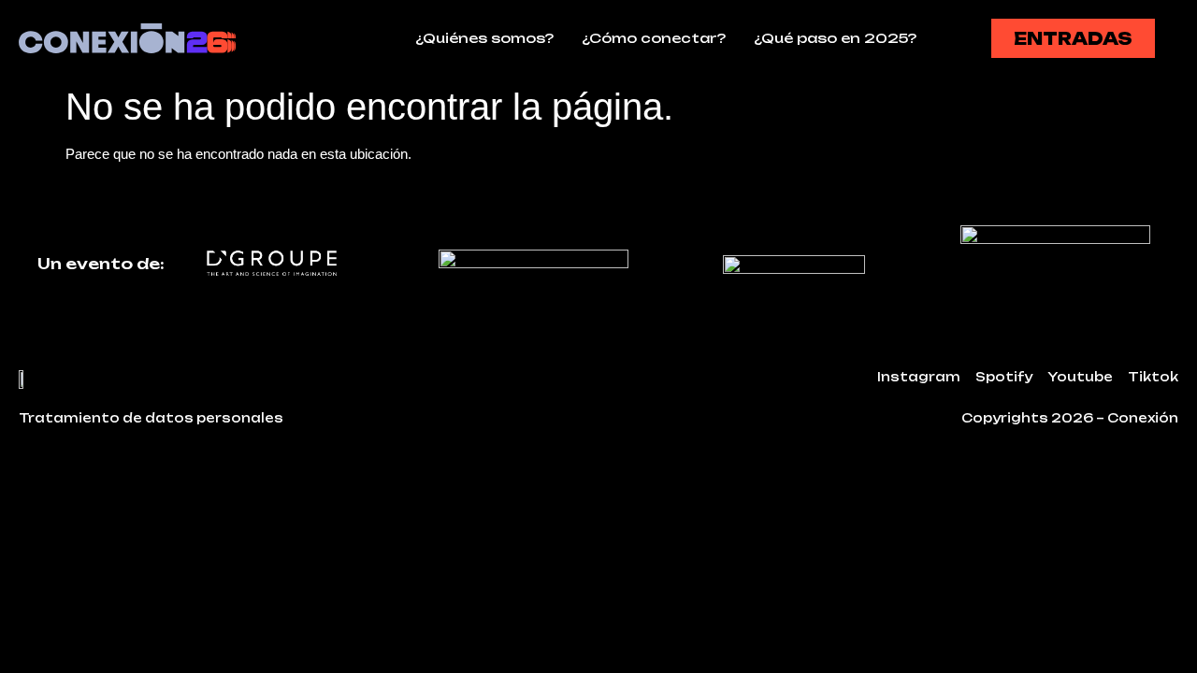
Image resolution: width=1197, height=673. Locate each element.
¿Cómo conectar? (654, 38)
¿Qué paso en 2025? (835, 38)
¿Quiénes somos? (484, 38)
